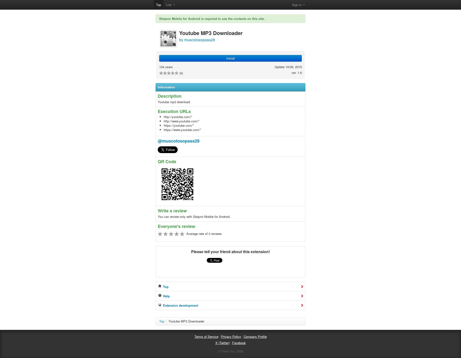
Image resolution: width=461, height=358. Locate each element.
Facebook (239, 342)
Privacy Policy (231, 336)
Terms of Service (206, 336)
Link (169, 4)
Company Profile (255, 336)
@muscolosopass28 (179, 141)
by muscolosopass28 (197, 39)
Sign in (297, 4)
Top (158, 4)
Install (230, 58)
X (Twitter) (222, 342)
